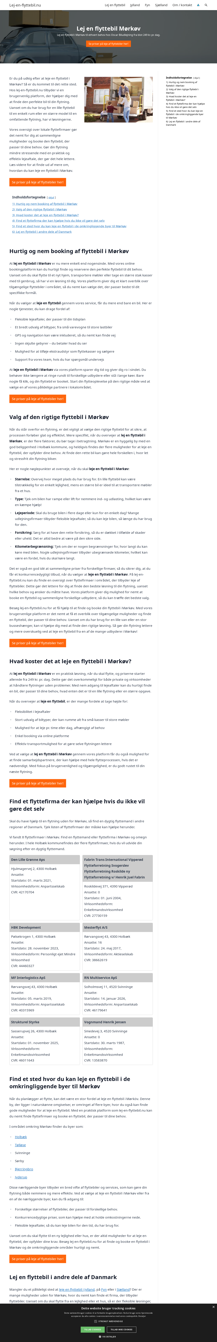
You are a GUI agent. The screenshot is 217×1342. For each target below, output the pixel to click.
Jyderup (21, 1177)
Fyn (147, 5)
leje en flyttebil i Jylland (77, 1289)
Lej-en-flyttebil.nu (25, 5)
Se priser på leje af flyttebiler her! (108, 43)
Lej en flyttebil (115, 5)
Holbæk (21, 1137)
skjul (51, 197)
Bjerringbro (24, 1169)
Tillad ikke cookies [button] (121, 1329)
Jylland (135, 5)
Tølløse (20, 1145)
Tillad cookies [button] (92, 1329)
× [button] (213, 1307)
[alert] (108, 1323)
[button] (108, 1336)
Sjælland (161, 5)
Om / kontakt (182, 5)
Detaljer (142, 1316)
